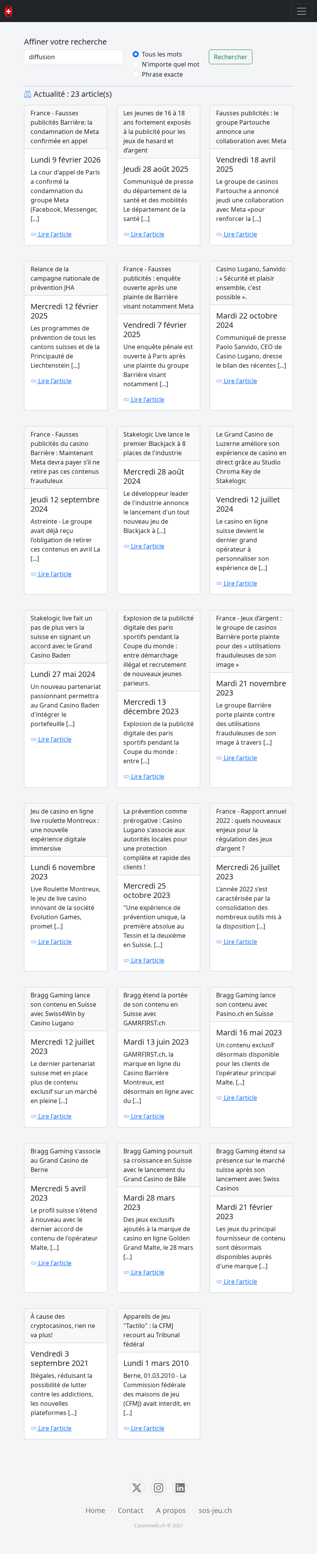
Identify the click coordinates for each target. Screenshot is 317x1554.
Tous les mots (162, 54)
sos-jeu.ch (215, 1510)
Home (95, 1510)
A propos (171, 1510)
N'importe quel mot (170, 64)
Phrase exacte (162, 74)
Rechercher (230, 57)
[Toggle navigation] (301, 11)
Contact (130, 1510)
